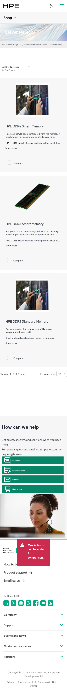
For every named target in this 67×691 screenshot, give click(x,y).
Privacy (10, 682)
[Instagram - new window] (21, 603)
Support (9, 625)
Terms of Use (24, 682)
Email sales (11, 581)
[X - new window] (13, 603)
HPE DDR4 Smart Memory (24, 126)
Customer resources (17, 646)
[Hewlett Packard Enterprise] (11, 5)
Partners (9, 656)
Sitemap (34, 685)
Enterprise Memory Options (35, 44)
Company (10, 614)
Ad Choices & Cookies (45, 682)
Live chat (16, 460)
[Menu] (62, 5)
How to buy (17, 489)
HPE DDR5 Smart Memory (24, 223)
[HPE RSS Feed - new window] (50, 603)
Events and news (15, 635)
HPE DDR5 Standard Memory (26, 321)
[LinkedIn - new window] (6, 603)
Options (18, 44)
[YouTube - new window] (43, 603)
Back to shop (7, 44)
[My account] (51, 5)
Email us (15, 479)
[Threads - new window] (28, 603)
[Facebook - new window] (35, 603)
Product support (19, 470)
